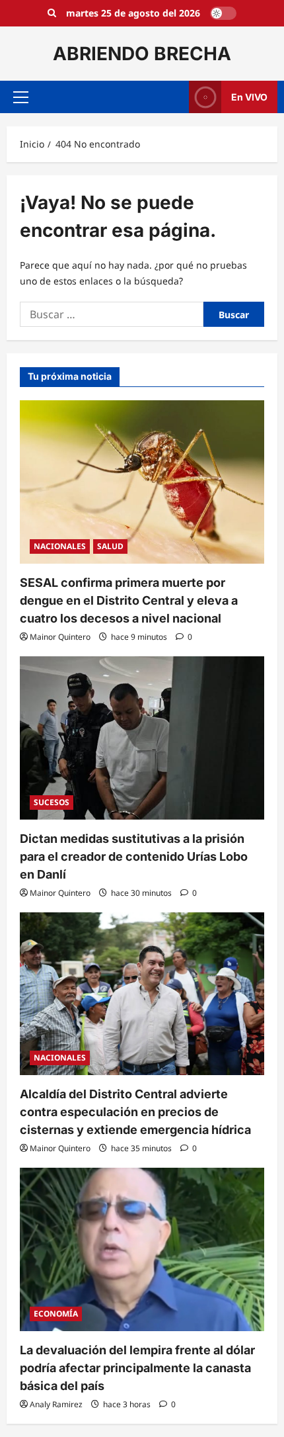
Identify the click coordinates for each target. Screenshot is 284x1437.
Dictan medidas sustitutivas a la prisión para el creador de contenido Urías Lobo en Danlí (134, 856)
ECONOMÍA (56, 1313)
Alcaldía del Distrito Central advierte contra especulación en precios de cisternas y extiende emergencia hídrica (135, 1112)
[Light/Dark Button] (223, 13)
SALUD (110, 546)
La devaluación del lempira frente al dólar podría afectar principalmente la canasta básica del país (137, 1368)
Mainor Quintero (60, 636)
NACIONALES (60, 546)
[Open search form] (52, 13)
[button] (21, 97)
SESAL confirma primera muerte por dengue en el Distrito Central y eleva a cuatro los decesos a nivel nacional (129, 600)
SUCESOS (51, 802)
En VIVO (249, 97)
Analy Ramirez (56, 1404)
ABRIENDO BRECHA (142, 53)
